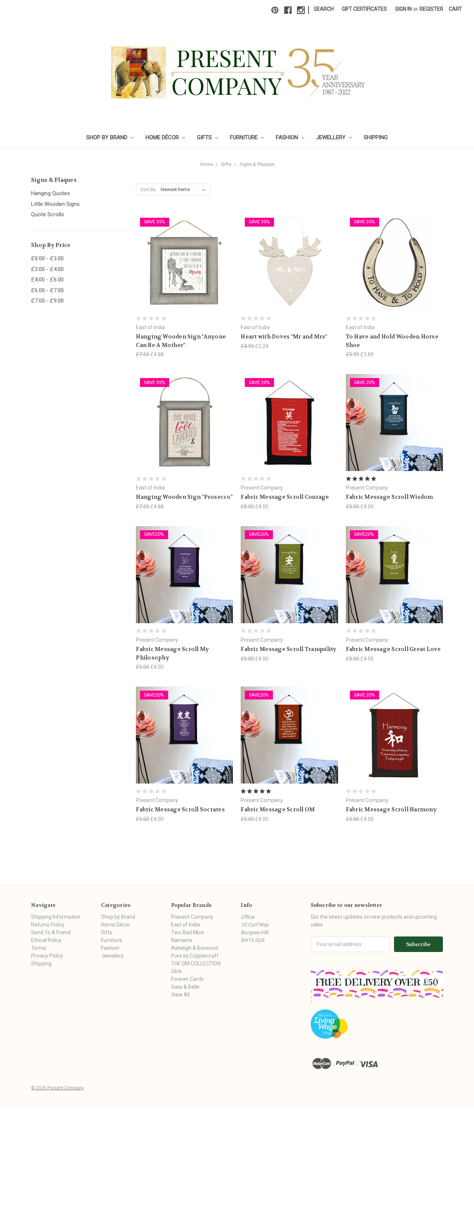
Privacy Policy (47, 956)
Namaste (182, 940)
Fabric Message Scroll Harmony (391, 809)
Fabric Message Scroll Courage (285, 497)
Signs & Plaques (257, 164)
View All (180, 995)
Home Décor (163, 137)
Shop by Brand (107, 137)
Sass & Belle (185, 987)
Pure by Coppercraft (194, 956)
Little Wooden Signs (55, 204)
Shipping (376, 137)
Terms (38, 948)
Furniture (244, 137)
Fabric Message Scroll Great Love (393, 649)
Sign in (403, 9)
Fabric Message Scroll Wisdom (389, 497)
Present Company (192, 917)
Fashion (288, 137)
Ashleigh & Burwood (194, 948)
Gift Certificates (364, 9)
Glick (176, 971)
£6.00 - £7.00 (47, 290)
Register (431, 9)
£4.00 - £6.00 (47, 279)
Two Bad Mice (187, 932)
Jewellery (331, 137)
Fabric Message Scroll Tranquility (288, 649)
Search (324, 9)
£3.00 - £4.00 (47, 269)
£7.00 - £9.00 (47, 300)
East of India (185, 925)
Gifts (205, 137)
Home (206, 164)
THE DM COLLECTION (196, 963)
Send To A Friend (51, 932)
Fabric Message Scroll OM (278, 809)
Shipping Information (55, 917)
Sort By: (148, 189)
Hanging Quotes (50, 193)
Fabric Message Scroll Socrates (180, 809)
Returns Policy (47, 925)
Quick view (184, 249)
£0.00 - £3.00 (47, 258)
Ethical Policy (46, 940)
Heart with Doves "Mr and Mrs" (284, 336)
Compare (182, 262)
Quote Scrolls (47, 214)
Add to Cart (184, 275)
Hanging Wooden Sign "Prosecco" (184, 497)
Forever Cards (187, 979)
